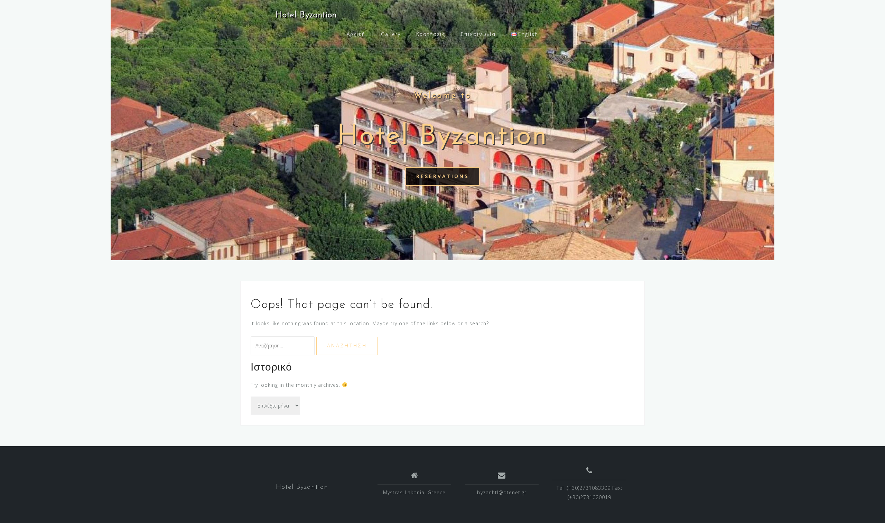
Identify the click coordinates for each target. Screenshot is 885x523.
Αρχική (356, 34)
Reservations (442, 176)
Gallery (391, 34)
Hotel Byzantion (306, 15)
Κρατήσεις (430, 34)
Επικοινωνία (478, 34)
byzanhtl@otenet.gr (502, 492)
